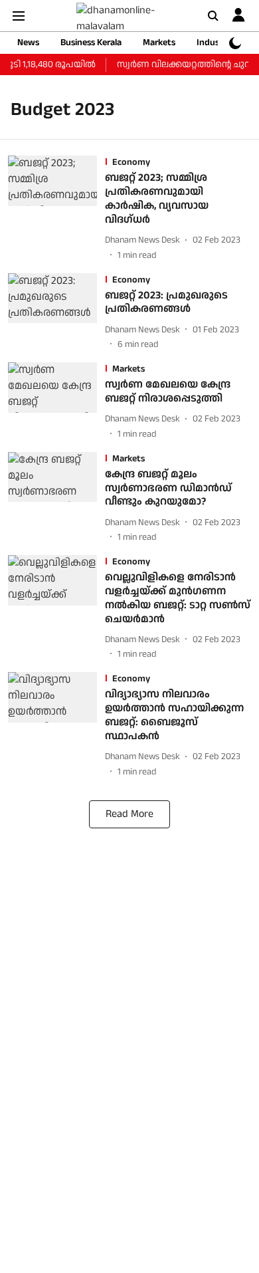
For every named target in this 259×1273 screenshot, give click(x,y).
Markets (159, 42)
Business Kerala (91, 42)
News (28, 42)
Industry (214, 42)
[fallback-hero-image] (56, 209)
